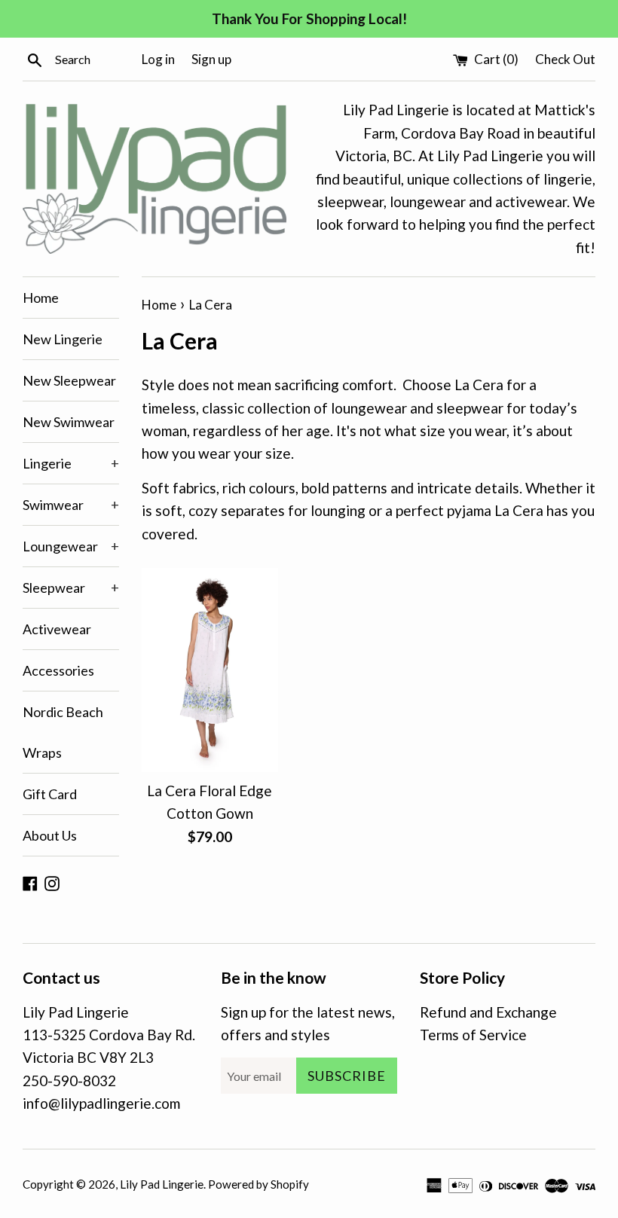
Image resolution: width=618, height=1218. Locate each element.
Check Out (565, 59)
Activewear (57, 629)
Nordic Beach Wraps (63, 732)
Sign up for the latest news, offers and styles (308, 1023)
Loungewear (71, 546)
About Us (50, 835)
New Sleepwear (69, 380)
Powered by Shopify (258, 1184)
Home (41, 297)
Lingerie (71, 463)
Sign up (211, 59)
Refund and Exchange (488, 1012)
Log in (158, 59)
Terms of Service (473, 1034)
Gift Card (50, 794)
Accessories (58, 670)
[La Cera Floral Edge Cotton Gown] (210, 670)
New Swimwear (69, 422)
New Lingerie (62, 339)
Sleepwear (71, 587)
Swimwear (71, 504)
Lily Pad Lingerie (161, 1184)
